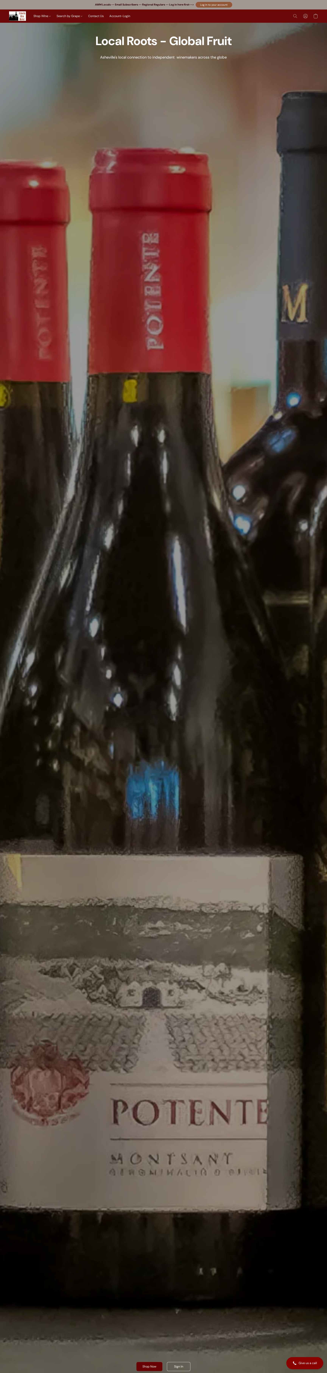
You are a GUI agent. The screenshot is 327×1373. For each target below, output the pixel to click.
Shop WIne (41, 16)
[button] (214, 5)
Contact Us (96, 16)
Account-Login (119, 16)
